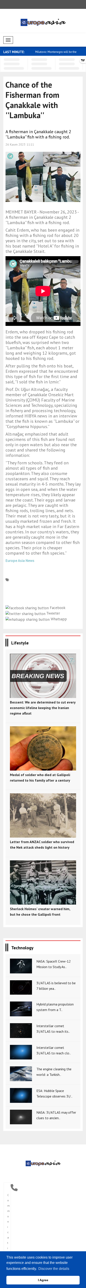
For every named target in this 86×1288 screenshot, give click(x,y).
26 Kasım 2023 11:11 (20, 144)
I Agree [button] (43, 1280)
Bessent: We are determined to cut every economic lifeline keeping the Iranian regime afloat (42, 707)
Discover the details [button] (53, 1269)
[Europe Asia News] (43, 1163)
